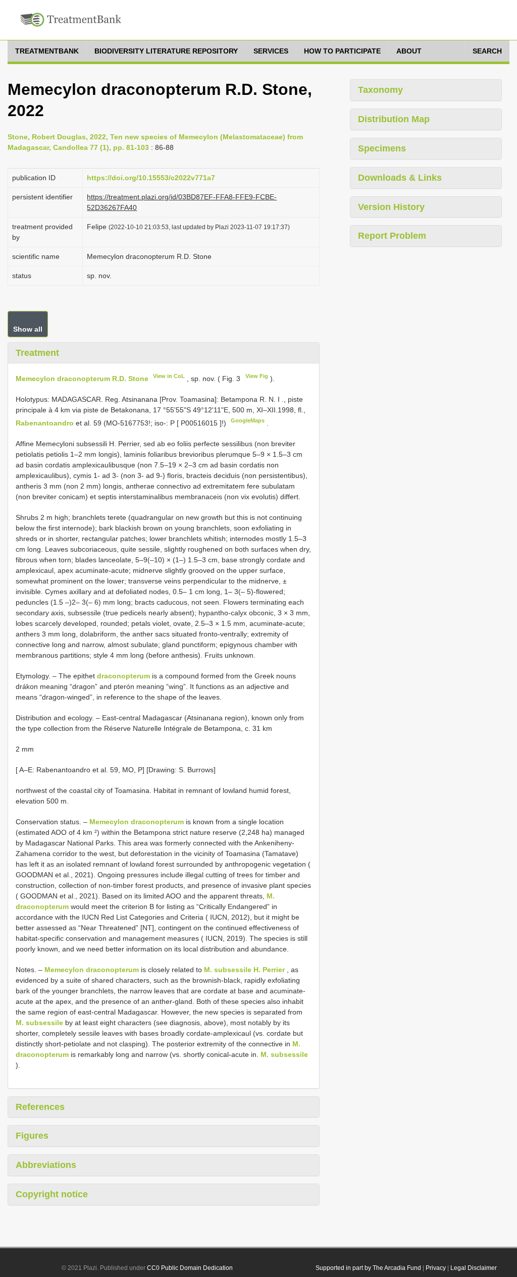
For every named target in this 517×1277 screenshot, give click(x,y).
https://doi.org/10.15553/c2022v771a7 (151, 178)
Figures (32, 1136)
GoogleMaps (248, 420)
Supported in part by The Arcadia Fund (368, 1267)
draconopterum (123, 676)
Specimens (382, 148)
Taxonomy (380, 90)
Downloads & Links (400, 178)
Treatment (37, 353)
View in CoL (169, 376)
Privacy (436, 1267)
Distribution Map (394, 119)
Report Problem (392, 236)
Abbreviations (46, 1165)
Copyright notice (52, 1194)
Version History (391, 207)
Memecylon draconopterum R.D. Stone (82, 379)
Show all (27, 329)
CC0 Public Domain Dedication (190, 1267)
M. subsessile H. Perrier (244, 970)
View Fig (256, 376)
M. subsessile (39, 1023)
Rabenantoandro (46, 423)
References (40, 1107)
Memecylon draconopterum (136, 822)
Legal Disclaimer (473, 1267)
